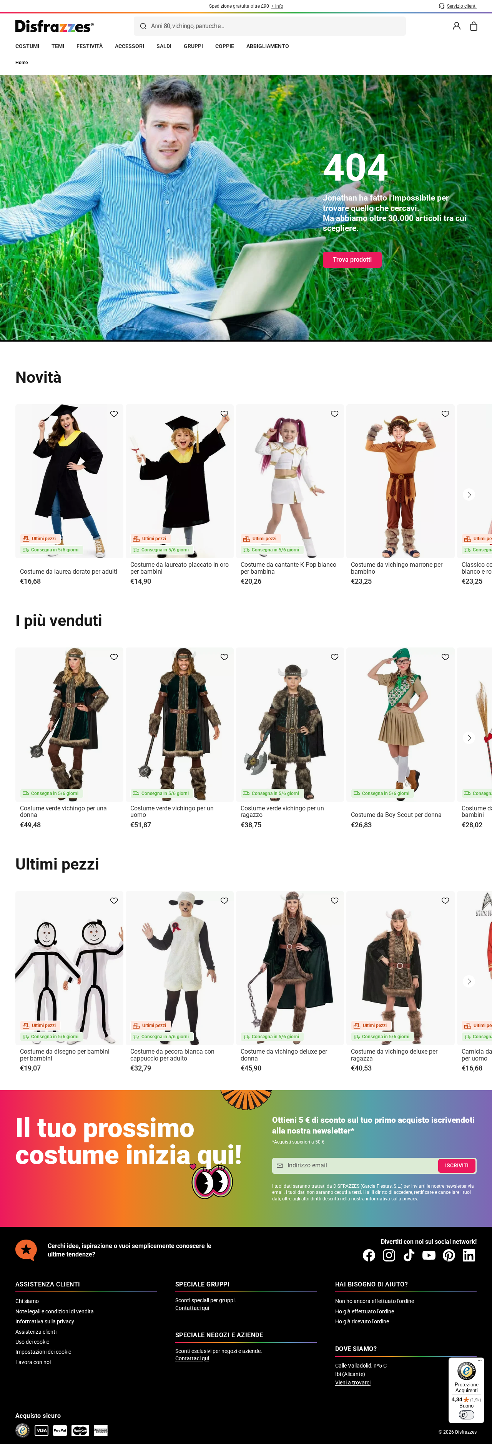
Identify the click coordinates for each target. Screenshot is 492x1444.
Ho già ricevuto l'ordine (362, 1321)
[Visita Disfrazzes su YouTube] (429, 1255)
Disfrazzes (466, 1432)
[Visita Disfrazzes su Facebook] (369, 1255)
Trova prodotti (352, 259)
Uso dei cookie (32, 1342)
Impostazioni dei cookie (43, 1352)
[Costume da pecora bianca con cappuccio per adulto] (180, 968)
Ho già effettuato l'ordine (364, 1311)
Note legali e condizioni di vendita (54, 1311)
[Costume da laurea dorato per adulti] (69, 481)
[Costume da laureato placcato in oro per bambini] (180, 481)
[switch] (466, 1414)
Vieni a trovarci (353, 1382)
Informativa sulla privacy (44, 1321)
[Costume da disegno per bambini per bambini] (69, 968)
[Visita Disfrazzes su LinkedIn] (469, 1255)
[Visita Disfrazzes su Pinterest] (449, 1255)
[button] (469, 494)
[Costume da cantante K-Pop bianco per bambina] (290, 481)
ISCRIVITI (457, 1165)
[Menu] (479, 1362)
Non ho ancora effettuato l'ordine (374, 1301)
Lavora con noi (33, 1362)
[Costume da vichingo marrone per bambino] (400, 481)
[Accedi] (456, 26)
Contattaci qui (192, 1308)
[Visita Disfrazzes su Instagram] (389, 1255)
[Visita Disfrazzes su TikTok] (409, 1255)
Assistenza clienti (36, 1332)
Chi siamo (27, 1301)
